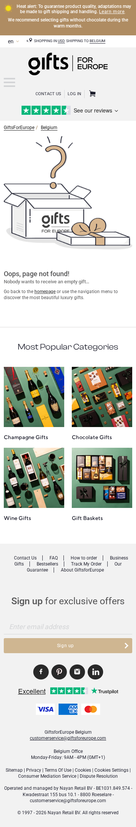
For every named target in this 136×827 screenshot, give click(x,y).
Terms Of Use (58, 770)
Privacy (33, 770)
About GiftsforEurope (82, 570)
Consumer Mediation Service (47, 776)
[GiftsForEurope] (9, 82)
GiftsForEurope (19, 127)
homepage (45, 291)
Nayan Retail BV (76, 788)
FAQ (53, 558)
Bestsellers (47, 564)
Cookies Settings (111, 770)
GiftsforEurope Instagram (77, 672)
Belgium (97, 41)
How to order (84, 558)
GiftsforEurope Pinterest (59, 672)
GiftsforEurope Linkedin (95, 672)
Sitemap (14, 770)
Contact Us (48, 93)
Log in (74, 93)
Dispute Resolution (99, 776)
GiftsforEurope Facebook (41, 672)
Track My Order (86, 564)
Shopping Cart (91, 94)
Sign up (65, 645)
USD (61, 41)
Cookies (83, 770)
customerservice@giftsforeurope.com (68, 738)
